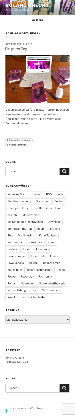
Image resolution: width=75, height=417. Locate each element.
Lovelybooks (15, 263)
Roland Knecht (27, 5)
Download (54, 221)
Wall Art (12, 297)
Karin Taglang (48, 235)
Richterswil (46, 276)
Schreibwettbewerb (52, 283)
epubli (41, 228)
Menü (39, 19)
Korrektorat (35, 242)
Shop (34, 290)
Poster (11, 276)
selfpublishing (16, 290)
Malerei (33, 263)
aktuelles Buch (16, 194)
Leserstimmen (17, 256)
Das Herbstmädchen (46, 208)
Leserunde (38, 256)
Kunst (51, 242)
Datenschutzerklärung (20, 140)
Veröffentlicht (51, 290)
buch (60, 194)
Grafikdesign (26, 235)
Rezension (27, 276)
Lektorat (13, 249)
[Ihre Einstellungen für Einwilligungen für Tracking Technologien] (6, 410)
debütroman (31, 215)
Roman (11, 283)
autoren (36, 194)
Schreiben (27, 283)
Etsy (10, 235)
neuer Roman (51, 263)
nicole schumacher (39, 269)
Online (60, 269)
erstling (55, 228)
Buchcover (43, 201)
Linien (54, 256)
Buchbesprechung (19, 201)
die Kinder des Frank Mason (25, 221)
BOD (49, 194)
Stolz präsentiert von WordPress (24, 408)
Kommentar (15, 242)
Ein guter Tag (16, 49)
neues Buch (15, 269)
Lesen (27, 249)
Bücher (59, 201)
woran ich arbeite (34, 297)
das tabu (12, 215)
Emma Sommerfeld (20, 228)
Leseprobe (43, 249)
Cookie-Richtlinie (17, 145)
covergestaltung (18, 208)
